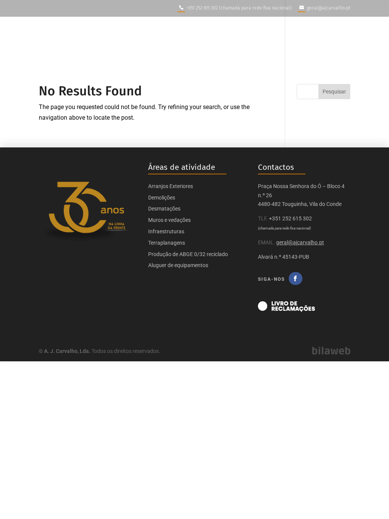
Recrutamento (295, 42)
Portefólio (215, 42)
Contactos (336, 42)
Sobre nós (111, 42)
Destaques (253, 42)
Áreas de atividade (166, 42)
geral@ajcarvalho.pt (300, 242)
